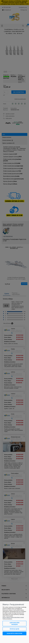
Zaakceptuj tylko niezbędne (14, 623)
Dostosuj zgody (14, 629)
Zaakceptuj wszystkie (14, 633)
